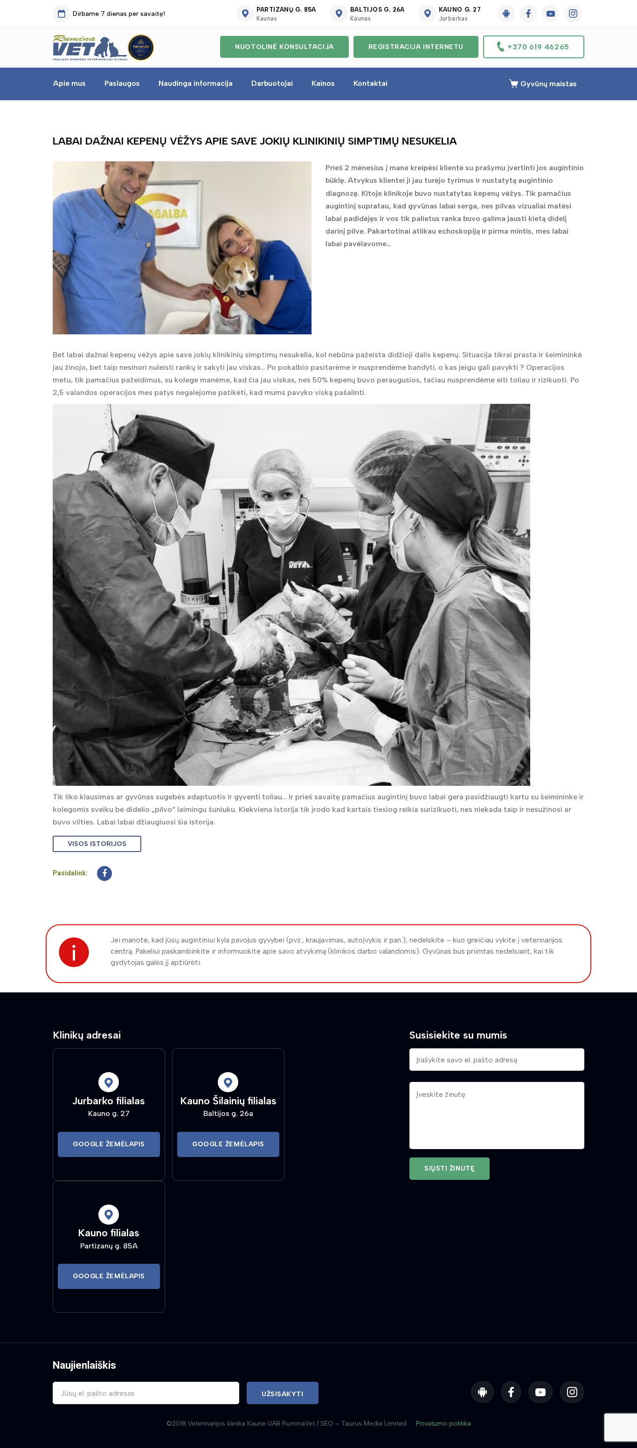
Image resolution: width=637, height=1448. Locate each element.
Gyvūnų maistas (548, 83)
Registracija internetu (416, 47)
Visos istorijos (97, 844)
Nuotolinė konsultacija (284, 47)
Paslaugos (122, 83)
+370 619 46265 (538, 46)
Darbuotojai (272, 83)
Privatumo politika (443, 1423)
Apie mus (69, 83)
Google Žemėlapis (109, 1144)
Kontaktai (370, 83)
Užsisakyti (283, 1394)
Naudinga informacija (196, 83)
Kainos (323, 83)
